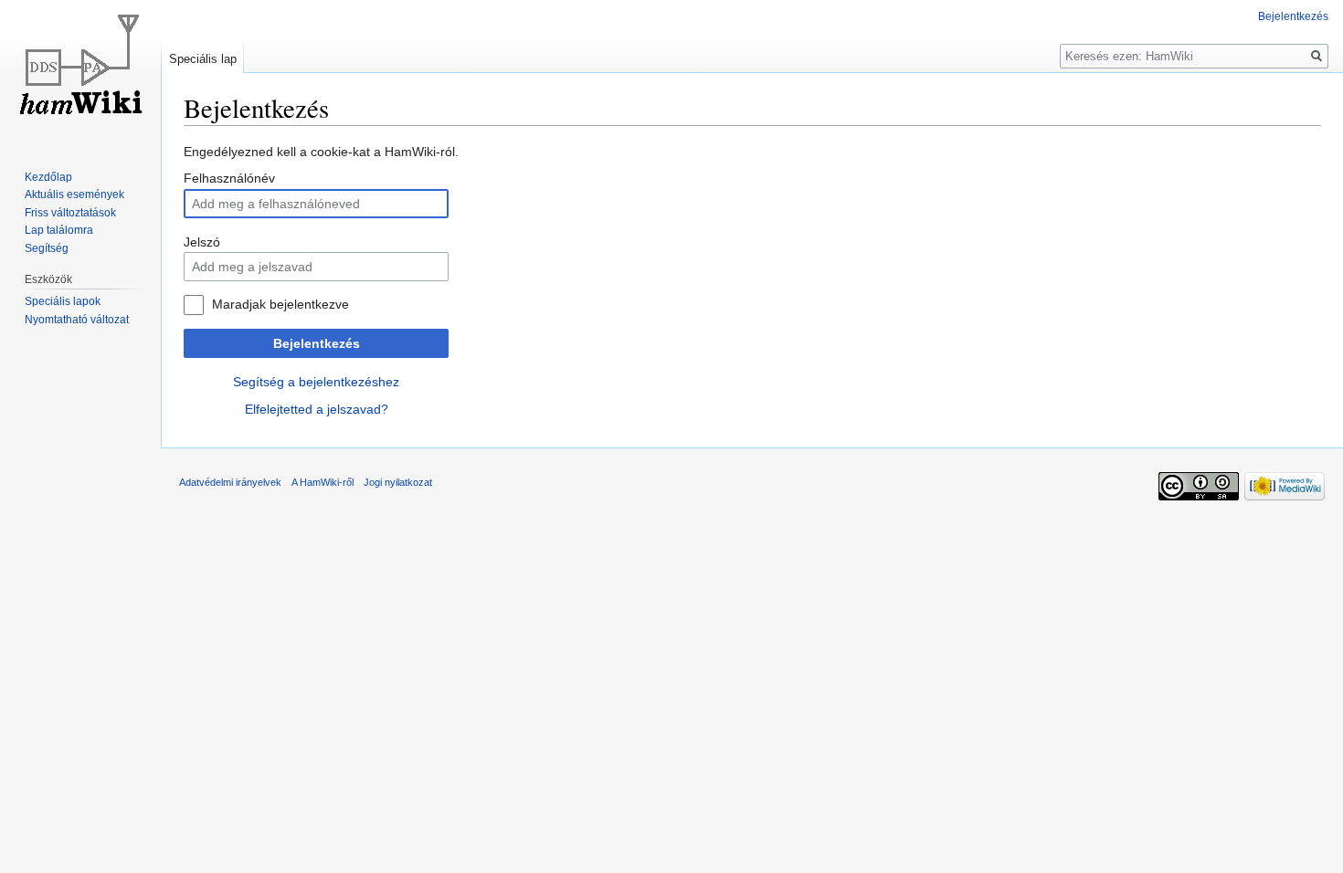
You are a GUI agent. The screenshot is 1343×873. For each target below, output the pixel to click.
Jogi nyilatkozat (398, 482)
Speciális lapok (62, 301)
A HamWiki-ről (322, 482)
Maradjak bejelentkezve (280, 304)
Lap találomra (59, 230)
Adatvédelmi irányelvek (230, 482)
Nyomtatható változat (77, 319)
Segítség (47, 248)
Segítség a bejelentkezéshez (316, 381)
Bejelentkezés (316, 343)
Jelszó (202, 242)
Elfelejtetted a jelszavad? (316, 409)
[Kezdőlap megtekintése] (80, 73)
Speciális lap (203, 59)
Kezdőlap (48, 177)
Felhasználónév (229, 178)
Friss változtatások (70, 212)
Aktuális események (74, 194)
